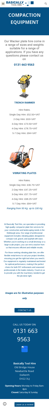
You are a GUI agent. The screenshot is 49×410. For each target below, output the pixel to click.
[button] (3, 3)
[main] (24, 21)
